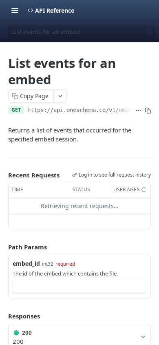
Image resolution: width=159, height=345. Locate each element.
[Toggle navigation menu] (14, 10)
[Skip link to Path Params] (2, 246)
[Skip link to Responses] (2, 316)
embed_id (26, 263)
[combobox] (79, 287)
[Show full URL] (138, 111)
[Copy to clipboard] (148, 111)
